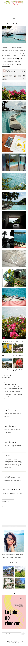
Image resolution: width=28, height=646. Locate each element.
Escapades (10, 375)
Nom (3, 496)
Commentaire (5, 512)
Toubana (18, 58)
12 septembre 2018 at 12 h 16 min (11, 457)
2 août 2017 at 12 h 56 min (10, 442)
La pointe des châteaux (5, 370)
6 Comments (15, 374)
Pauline (6, 382)
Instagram (13, 565)
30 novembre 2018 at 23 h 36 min (12, 477)
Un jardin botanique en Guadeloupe (18, 370)
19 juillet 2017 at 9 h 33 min (10, 410)
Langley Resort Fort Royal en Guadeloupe (18, 354)
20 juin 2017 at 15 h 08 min (10, 384)
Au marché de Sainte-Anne (7, 354)
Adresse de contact (7, 501)
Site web (4, 506)
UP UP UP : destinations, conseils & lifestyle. (14, 8)
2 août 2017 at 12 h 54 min (10, 426)
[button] (14, 18)
